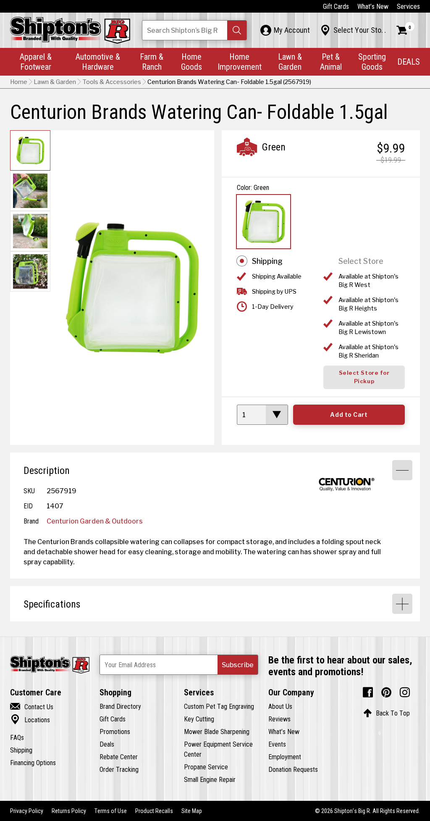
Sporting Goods (372, 61)
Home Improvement (240, 61)
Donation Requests (293, 769)
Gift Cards (336, 6)
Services (408, 6)
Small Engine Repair (210, 779)
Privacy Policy (26, 811)
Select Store (360, 261)
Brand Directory (120, 706)
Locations (30, 720)
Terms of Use (110, 811)
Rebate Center (119, 757)
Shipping (267, 261)
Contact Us (31, 707)
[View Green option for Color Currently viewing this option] (263, 221)
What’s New (372, 6)
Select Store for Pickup (364, 377)
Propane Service (206, 767)
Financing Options (33, 762)
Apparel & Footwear (36, 61)
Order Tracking (119, 769)
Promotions (115, 731)
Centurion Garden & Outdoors (95, 521)
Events (277, 744)
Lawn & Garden (290, 61)
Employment (284, 757)
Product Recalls (154, 811)
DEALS (408, 61)
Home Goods (191, 61)
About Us (280, 706)
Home (18, 82)
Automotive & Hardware (98, 61)
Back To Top (386, 713)
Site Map (191, 811)
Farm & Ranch (151, 61)
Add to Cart (348, 414)
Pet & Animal (331, 61)
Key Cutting (199, 719)
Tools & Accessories (111, 82)
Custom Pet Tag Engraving (219, 706)
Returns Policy (69, 811)
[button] (236, 30)
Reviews (279, 719)
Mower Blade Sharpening (216, 731)
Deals (107, 744)
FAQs (17, 737)
